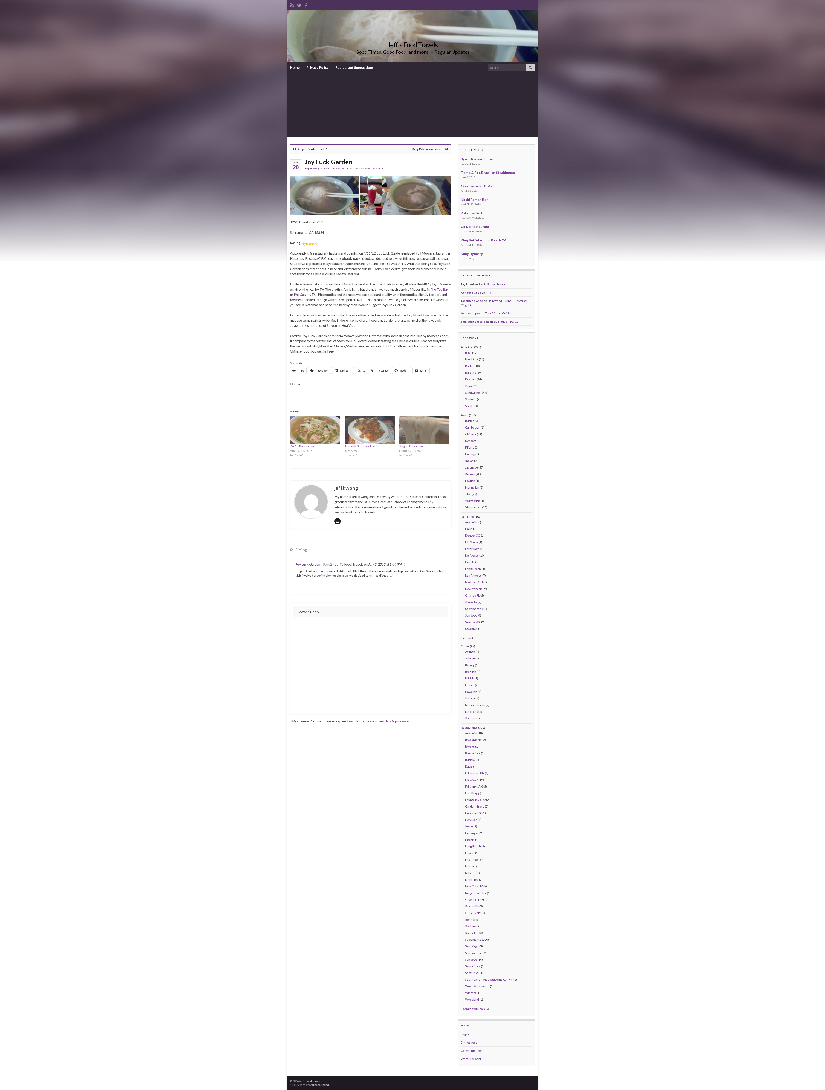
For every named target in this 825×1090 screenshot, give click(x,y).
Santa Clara (472, 966)
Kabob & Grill (471, 213)
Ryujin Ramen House (477, 159)
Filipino (469, 447)
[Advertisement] (412, 105)
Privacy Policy (317, 67)
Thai (468, 494)
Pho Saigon (302, 294)
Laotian (470, 480)
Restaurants (348, 168)
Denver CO (472, 535)
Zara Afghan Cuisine (498, 313)
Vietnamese (378, 168)
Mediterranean (475, 705)
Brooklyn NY (473, 740)
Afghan (470, 651)
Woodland (472, 999)
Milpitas (470, 873)
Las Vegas (472, 555)
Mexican (470, 711)
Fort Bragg (472, 549)
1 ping (301, 549)
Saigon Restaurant (411, 446)
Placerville (472, 906)
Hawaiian (471, 691)
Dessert (470, 379)
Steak (469, 406)
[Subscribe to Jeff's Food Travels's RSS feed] (292, 5)
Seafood (470, 399)
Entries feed (469, 1042)
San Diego (472, 946)
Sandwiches (473, 392)
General (466, 638)
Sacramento (363, 168)
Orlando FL (472, 595)
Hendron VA (473, 813)
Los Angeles (473, 575)
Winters (470, 993)
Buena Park (472, 753)
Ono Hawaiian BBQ (476, 186)
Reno (468, 919)
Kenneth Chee (471, 292)
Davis (468, 529)
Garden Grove (474, 806)
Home (295, 67)
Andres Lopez (470, 313)
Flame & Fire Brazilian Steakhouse (488, 172)
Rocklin (470, 926)
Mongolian (472, 487)
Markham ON (474, 582)
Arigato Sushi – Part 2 (312, 149)
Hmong (470, 454)
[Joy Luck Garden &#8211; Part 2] (370, 430)
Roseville (471, 602)
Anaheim (471, 522)
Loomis (470, 853)
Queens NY (473, 913)
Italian (469, 698)
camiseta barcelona (475, 321)
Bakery (469, 665)
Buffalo (470, 760)
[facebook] (305, 5)
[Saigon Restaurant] (424, 430)
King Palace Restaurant (428, 149)
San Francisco (474, 953)
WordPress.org (471, 1059)
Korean (470, 474)
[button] (324, 195)
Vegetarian (472, 500)
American (467, 347)
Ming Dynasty (472, 254)
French (469, 685)
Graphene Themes (320, 1084)
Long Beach (473, 569)
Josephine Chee (472, 300)
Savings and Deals (473, 1009)
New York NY (474, 589)
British (469, 678)
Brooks (470, 746)
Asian (325, 168)
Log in (465, 1034)
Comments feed (472, 1050)
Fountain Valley (475, 799)
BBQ (468, 352)
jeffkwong (313, 168)
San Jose (471, 615)
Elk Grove (471, 542)
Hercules (471, 819)
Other (465, 646)
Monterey (471, 879)
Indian (469, 461)
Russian (470, 718)
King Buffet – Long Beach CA (483, 240)
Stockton (471, 628)
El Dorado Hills (474, 773)
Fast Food (467, 516)
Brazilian (470, 671)
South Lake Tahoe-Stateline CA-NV (489, 979)
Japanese (471, 467)
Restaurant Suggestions (354, 67)
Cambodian (472, 427)
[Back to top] (815, 1080)
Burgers (470, 372)
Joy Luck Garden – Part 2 (361, 446)
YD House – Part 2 (505, 321)
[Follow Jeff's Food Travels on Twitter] (299, 5)
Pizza (468, 386)
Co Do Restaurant (302, 446)
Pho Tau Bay (439, 289)
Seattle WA (473, 622)
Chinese (335, 168)
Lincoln (470, 562)
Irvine (469, 826)
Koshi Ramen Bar (474, 199)
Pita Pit (491, 292)
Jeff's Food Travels (412, 45)
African (470, 658)
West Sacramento (477, 986)
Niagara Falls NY (475, 893)
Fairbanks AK (474, 786)
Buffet (469, 366)
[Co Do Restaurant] (315, 430)
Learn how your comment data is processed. (379, 721)
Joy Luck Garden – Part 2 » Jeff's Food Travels (329, 564)
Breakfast (471, 359)
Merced (470, 866)
